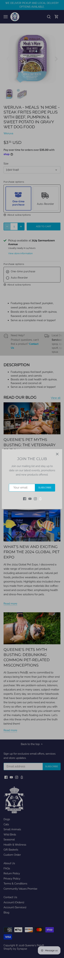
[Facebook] (24, 499)
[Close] (57, 454)
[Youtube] (29, 499)
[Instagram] (35, 499)
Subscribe (44, 487)
